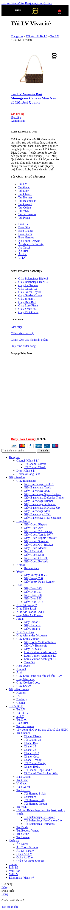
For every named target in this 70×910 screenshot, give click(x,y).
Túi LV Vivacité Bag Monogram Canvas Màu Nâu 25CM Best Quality (33, 98)
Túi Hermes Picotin (35, 803)
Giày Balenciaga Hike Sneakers (42, 517)
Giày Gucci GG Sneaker (38, 544)
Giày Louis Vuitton (27, 638)
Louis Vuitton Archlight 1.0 (40, 655)
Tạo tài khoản (9, 906)
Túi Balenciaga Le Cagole (39, 817)
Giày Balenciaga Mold (37, 511)
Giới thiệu (17, 326)
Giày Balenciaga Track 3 (33, 281)
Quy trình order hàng (23, 346)
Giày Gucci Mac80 (35, 548)
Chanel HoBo (32, 766)
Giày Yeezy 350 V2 (35, 574)
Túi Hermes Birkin (35, 793)
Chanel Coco (31, 756)
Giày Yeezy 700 (33, 578)
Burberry (21, 699)
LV (18, 696)
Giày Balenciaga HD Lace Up (42, 507)
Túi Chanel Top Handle (38, 770)
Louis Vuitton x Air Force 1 (40, 652)
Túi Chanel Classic (35, 463)
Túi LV (54, 36)
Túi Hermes (25, 197)
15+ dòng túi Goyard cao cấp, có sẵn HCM (42, 729)
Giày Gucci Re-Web (36, 561)
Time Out (29, 662)
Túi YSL (23, 210)
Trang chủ (17, 36)
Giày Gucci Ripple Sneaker (40, 537)
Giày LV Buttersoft (35, 645)
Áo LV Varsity (25, 850)
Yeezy (20, 571)
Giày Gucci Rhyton (29, 292)
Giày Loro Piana (28, 305)
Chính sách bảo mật (22, 333)
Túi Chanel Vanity (35, 763)
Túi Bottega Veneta (27, 830)
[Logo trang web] (35, 16)
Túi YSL (21, 807)
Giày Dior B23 (33, 588)
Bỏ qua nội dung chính (38, 3)
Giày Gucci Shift (34, 554)
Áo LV (22, 254)
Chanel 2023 (31, 753)
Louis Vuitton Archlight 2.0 (40, 659)
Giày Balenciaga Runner (38, 500)
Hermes (21, 692)
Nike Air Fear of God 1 (30, 611)
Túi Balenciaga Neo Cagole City (43, 820)
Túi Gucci (24, 187)
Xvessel (21, 669)
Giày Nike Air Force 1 (29, 615)
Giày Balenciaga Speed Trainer (42, 494)
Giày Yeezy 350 (27, 308)
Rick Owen (23, 665)
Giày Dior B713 (33, 601)
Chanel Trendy (32, 759)
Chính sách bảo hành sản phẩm (29, 339)
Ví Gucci (21, 783)
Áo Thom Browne (29, 240)
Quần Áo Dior (25, 857)
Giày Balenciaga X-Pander (40, 504)
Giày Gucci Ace (27, 288)
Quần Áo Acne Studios (30, 860)
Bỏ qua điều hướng (13, 3)
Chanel (20, 702)
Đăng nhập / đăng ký (21, 877)
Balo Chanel (25, 230)
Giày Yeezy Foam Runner (39, 581)
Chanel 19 (30, 746)
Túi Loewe (22, 837)
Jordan (20, 618)
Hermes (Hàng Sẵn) (28, 474)
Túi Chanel (25, 194)
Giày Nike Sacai (26, 608)
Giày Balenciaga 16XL (37, 514)
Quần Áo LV (24, 854)
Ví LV (22, 257)
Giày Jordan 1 (26, 298)
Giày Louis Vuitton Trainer (40, 642)
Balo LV (23, 224)
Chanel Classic (32, 736)
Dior (19, 585)
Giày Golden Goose (30, 295)
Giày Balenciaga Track (37, 487)
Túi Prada (24, 217)
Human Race (31, 568)
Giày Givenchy (25, 679)
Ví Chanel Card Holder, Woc (41, 773)
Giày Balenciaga (26, 480)
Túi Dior (23, 190)
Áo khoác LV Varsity (30, 244)
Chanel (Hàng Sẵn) (27, 460)
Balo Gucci (25, 234)
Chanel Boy (31, 743)
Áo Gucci (24, 247)
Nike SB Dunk (25, 632)
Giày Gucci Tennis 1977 (38, 534)
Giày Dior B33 (33, 598)
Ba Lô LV (22, 712)
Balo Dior (24, 227)
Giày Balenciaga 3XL (37, 490)
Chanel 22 (30, 749)
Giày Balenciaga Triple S (33, 278)
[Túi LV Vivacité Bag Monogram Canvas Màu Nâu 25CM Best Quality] (34, 86)
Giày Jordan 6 (32, 628)
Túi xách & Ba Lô (36, 36)
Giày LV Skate (33, 648)
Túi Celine (24, 207)
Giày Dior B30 (33, 595)
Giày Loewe (23, 685)
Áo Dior (23, 250)
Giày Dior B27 (27, 302)
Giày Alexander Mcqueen (31, 635)
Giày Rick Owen (28, 312)
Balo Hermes (26, 237)
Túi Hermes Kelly (34, 800)
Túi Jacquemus (27, 214)
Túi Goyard (25, 204)
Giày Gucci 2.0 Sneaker (38, 531)
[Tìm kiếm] (26, 10)
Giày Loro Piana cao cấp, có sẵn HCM (39, 675)
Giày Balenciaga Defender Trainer (44, 497)
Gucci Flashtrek (33, 551)
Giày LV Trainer (28, 285)
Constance (30, 796)
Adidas (20, 564)
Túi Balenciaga (27, 200)
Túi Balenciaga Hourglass (39, 823)
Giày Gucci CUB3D (36, 558)
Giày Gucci (23, 521)
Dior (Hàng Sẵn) (26, 470)
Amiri (19, 672)
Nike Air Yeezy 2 (26, 605)
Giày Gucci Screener (36, 541)
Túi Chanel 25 (32, 739)
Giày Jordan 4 (32, 625)
